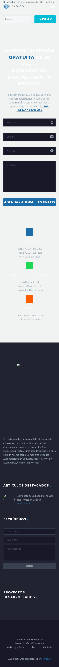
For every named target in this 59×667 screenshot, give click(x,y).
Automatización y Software (30, 640)
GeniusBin (46, 658)
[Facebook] (19, 628)
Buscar (45, 19)
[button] (29, 232)
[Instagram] (31, 628)
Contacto (47, 647)
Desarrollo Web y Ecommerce (29, 643)
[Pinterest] (35, 628)
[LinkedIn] (23, 628)
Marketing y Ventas (16, 647)
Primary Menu (53, 6)
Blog (34, 647)
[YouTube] (40, 628)
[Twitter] (27, 628)
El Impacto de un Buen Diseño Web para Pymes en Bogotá (35, 497)
